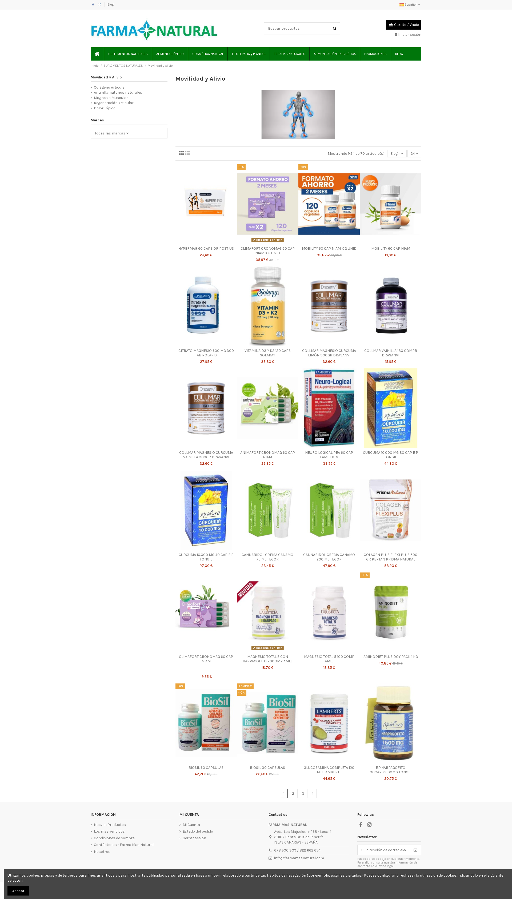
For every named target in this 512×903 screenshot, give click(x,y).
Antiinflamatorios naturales (118, 92)
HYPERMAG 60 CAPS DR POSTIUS (206, 248)
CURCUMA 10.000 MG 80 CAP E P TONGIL (390, 454)
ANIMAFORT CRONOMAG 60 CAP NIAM (267, 454)
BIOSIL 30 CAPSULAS (267, 767)
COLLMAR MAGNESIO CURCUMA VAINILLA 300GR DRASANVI (206, 454)
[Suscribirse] (415, 850)
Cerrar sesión (194, 838)
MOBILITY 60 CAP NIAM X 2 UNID (329, 248)
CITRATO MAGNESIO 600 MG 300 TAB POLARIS (206, 352)
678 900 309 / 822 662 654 (297, 850)
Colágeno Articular (110, 87)
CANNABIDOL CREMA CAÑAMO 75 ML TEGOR (267, 557)
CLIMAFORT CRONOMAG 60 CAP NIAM (206, 658)
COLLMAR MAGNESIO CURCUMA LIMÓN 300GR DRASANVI (329, 352)
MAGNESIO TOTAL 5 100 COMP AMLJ (329, 658)
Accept (18, 891)
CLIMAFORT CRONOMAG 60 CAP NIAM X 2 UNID (268, 250)
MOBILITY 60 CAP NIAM (390, 248)
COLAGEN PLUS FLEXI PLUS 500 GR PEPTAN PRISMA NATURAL (390, 557)
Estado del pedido (198, 831)
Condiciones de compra (114, 838)
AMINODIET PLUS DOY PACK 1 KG (390, 656)
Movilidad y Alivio (106, 77)
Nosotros (102, 851)
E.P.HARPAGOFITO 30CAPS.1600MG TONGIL (390, 769)
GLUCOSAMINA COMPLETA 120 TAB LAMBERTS (329, 769)
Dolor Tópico (104, 108)
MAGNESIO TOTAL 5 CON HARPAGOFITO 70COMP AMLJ (267, 658)
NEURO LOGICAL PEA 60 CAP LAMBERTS (329, 454)
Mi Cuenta (191, 824)
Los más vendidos (109, 831)
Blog (110, 4)
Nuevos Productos (110, 824)
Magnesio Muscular (111, 98)
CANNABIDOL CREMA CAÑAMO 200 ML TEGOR (329, 557)
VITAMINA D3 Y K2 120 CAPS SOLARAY (268, 352)
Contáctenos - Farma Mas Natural (124, 844)
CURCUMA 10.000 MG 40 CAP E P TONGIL (206, 557)
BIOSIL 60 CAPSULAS (206, 767)
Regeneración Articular (114, 103)
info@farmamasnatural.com (299, 858)
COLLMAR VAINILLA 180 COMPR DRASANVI (390, 352)
